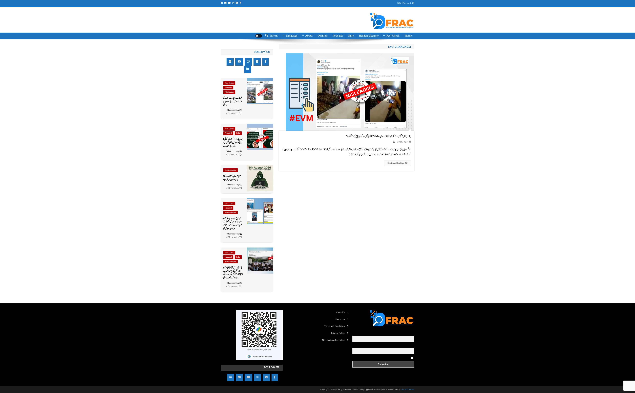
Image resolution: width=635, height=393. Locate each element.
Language (291, 36)
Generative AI (391, 44)
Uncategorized (230, 170)
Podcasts (338, 36)
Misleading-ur (230, 212)
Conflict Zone (391, 66)
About (309, 36)
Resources (306, 85)
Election (395, 51)
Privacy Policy (338, 333)
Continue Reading (395, 163)
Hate (351, 36)
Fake (238, 133)
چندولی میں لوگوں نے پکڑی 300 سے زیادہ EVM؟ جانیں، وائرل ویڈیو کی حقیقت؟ (378, 136)
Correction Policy (302, 77)
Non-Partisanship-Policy (302, 68)
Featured (228, 87)
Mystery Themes (407, 389)
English (293, 51)
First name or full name (403, 333)
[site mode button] (258, 36)
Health (396, 59)
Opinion (322, 36)
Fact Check (393, 36)
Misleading (229, 92)
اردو (296, 59)
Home (408, 36)
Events (274, 36)
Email (411, 345)
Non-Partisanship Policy (333, 340)
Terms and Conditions (334, 326)
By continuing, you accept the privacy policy (389, 357)
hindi (294, 44)
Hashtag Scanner (369, 36)
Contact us (306, 100)
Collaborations (304, 92)
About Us (340, 312)
